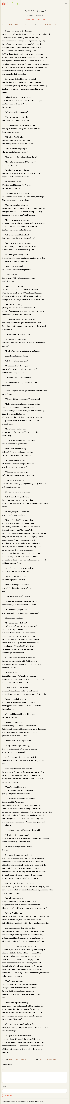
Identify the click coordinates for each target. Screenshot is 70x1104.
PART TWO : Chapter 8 (47, 25)
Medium (38, 19)
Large (44, 19)
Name (4, 1086)
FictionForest (11, 3)
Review (4, 1069)
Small (33, 19)
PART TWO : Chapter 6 (17, 25)
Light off (28, 19)
